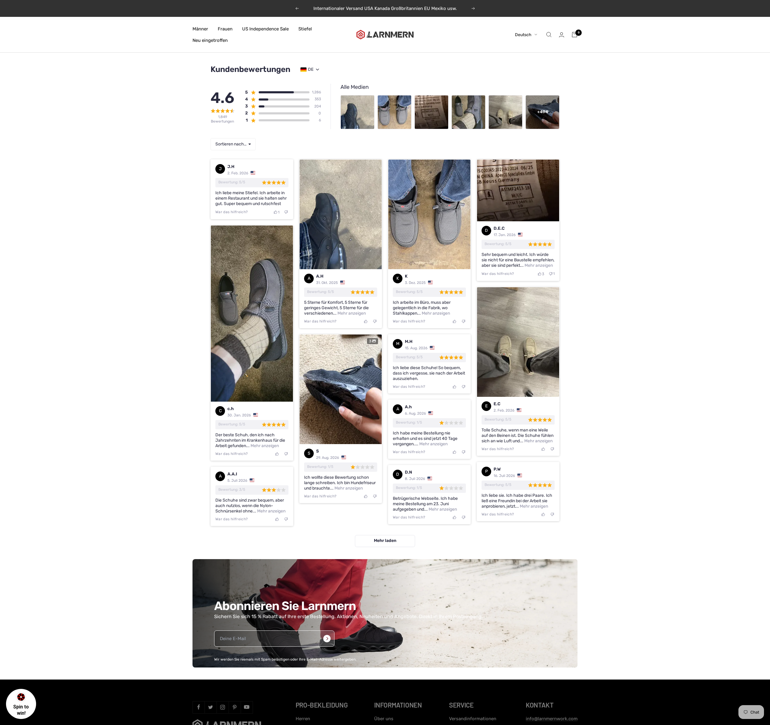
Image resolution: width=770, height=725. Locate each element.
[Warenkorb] (574, 34)
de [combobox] (310, 69)
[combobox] (233, 144)
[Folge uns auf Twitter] (211, 707)
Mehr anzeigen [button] (351, 313)
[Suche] (549, 34)
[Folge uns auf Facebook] (198, 707)
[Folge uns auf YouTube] (247, 707)
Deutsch (523, 34)
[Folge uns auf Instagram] (223, 707)
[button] (277, 92)
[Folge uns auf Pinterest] (235, 707)
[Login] (561, 34)
